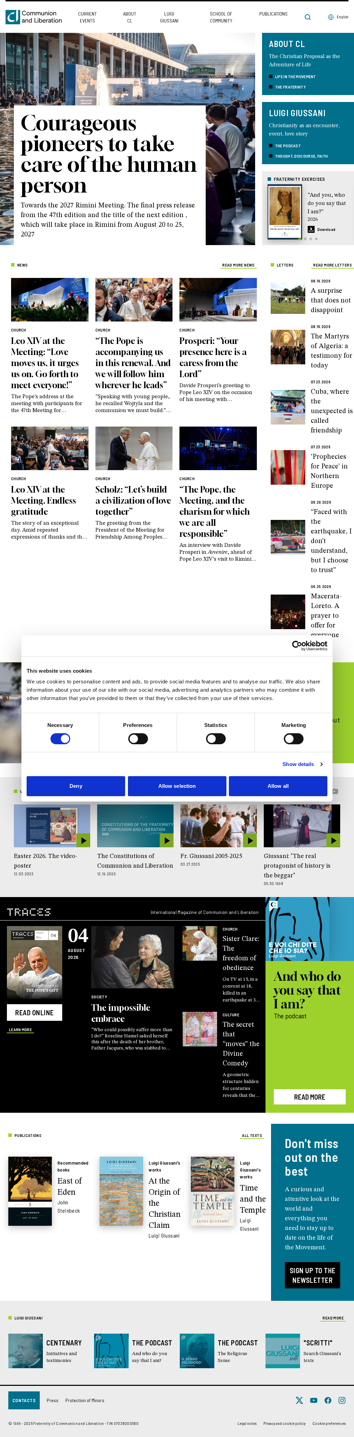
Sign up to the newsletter (313, 1275)
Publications (273, 14)
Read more (309, 1097)
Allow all (278, 786)
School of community (221, 17)
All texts (252, 1135)
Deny (75, 786)
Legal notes (247, 1423)
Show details (298, 764)
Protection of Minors (84, 1400)
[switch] (138, 738)
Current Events (87, 17)
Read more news (238, 264)
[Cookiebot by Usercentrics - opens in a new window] (297, 646)
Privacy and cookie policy (284, 1423)
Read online (34, 1012)
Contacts (24, 1400)
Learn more (20, 1029)
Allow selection (177, 786)
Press (52, 1400)
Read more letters (332, 264)
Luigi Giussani (169, 17)
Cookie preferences (329, 1423)
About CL (129, 17)
